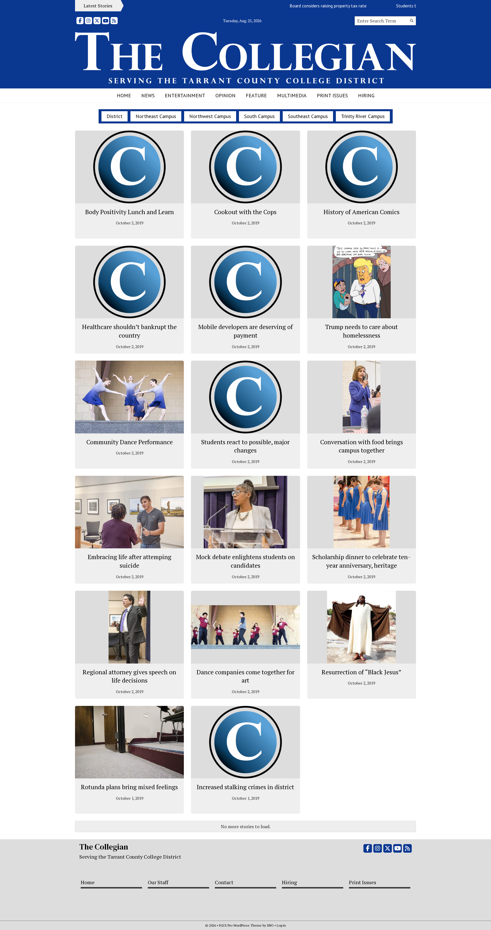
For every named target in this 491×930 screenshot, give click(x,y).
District (114, 116)
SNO (270, 925)
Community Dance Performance (129, 442)
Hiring (366, 95)
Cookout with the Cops (245, 212)
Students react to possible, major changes (245, 446)
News (148, 95)
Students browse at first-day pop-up (412, 6)
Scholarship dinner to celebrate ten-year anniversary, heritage (361, 561)
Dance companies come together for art (245, 676)
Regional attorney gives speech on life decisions (129, 676)
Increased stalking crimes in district (245, 787)
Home (124, 95)
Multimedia (292, 95)
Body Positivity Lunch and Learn (129, 212)
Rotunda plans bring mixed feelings (129, 787)
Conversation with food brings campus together (361, 446)
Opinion (225, 95)
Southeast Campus (308, 116)
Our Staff (158, 882)
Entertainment (185, 95)
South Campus (259, 116)
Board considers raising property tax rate (309, 6)
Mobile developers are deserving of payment (245, 331)
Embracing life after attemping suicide (129, 561)
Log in (281, 925)
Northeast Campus (156, 116)
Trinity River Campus (363, 116)
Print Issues (332, 95)
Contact (224, 882)
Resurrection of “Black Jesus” (361, 672)
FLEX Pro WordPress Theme (240, 925)
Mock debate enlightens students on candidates (245, 561)
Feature (256, 95)
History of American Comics (362, 212)
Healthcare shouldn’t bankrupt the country (129, 331)
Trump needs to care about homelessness (361, 331)
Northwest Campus (210, 116)
